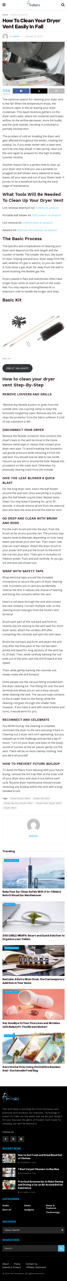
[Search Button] (61, 1248)
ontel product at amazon (37, 222)
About (5, 1264)
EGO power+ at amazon (46, 215)
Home (5, 15)
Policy (17, 1264)
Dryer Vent (10, 808)
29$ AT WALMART (17, 368)
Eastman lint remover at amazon (37, 230)
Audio (5, 1205)
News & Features (19, 15)
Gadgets (9, 904)
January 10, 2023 (34, 36)
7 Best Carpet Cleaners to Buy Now (38, 1169)
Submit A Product (11, 1267)
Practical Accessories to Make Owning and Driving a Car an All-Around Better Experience (40, 1184)
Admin (16, 36)
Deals (27, 1205)
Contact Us (31, 1264)
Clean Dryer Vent (20, 798)
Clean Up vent (41, 798)
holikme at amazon (47, 208)
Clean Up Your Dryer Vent (18, 803)
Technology (11, 860)
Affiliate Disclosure (36, 1267)
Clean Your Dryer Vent (48, 803)
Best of (6, 1209)
